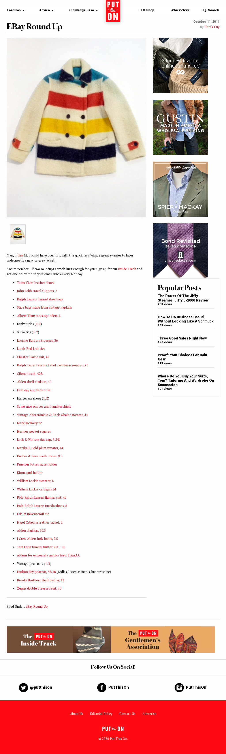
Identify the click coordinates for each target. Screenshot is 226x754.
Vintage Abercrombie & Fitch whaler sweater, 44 (52, 415)
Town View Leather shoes (35, 283)
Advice (44, 10)
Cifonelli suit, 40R (30, 373)
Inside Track (127, 269)
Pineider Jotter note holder (37, 464)
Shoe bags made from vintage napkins (44, 307)
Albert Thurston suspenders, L (39, 316)
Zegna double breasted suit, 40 (39, 588)
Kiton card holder (30, 473)
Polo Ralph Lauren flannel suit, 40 (41, 497)
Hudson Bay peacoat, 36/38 (36, 572)
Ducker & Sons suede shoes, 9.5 (39, 456)
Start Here (180, 10)
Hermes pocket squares (34, 431)
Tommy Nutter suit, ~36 (41, 547)
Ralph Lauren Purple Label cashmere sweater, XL (52, 365)
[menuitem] (14, 10)
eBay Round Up (37, 606)
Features (14, 10)
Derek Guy (211, 27)
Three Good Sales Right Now (182, 338)
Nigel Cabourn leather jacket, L (39, 522)
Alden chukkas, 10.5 (31, 530)
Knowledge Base (81, 10)
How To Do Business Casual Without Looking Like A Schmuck (185, 319)
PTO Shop (146, 10)
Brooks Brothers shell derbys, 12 (40, 580)
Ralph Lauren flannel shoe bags (40, 299)
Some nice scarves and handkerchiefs (44, 406)
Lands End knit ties (31, 349)
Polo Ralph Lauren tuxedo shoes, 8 (42, 506)
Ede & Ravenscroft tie (33, 514)
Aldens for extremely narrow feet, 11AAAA (48, 555)
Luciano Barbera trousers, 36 (37, 340)
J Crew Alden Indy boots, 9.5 (37, 539)
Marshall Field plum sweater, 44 (40, 448)
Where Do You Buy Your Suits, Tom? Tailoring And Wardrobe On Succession (186, 380)
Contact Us (127, 714)
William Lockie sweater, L (35, 481)
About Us (76, 714)
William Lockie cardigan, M (36, 489)
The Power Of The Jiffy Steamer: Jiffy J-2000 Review (183, 298)
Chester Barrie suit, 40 (33, 357)
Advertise (149, 714)
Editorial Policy (101, 714)
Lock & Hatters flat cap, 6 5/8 (38, 439)
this (20, 255)
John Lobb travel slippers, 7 (37, 291)
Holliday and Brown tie (33, 390)
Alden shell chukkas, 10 (34, 382)
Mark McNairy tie (29, 423)
